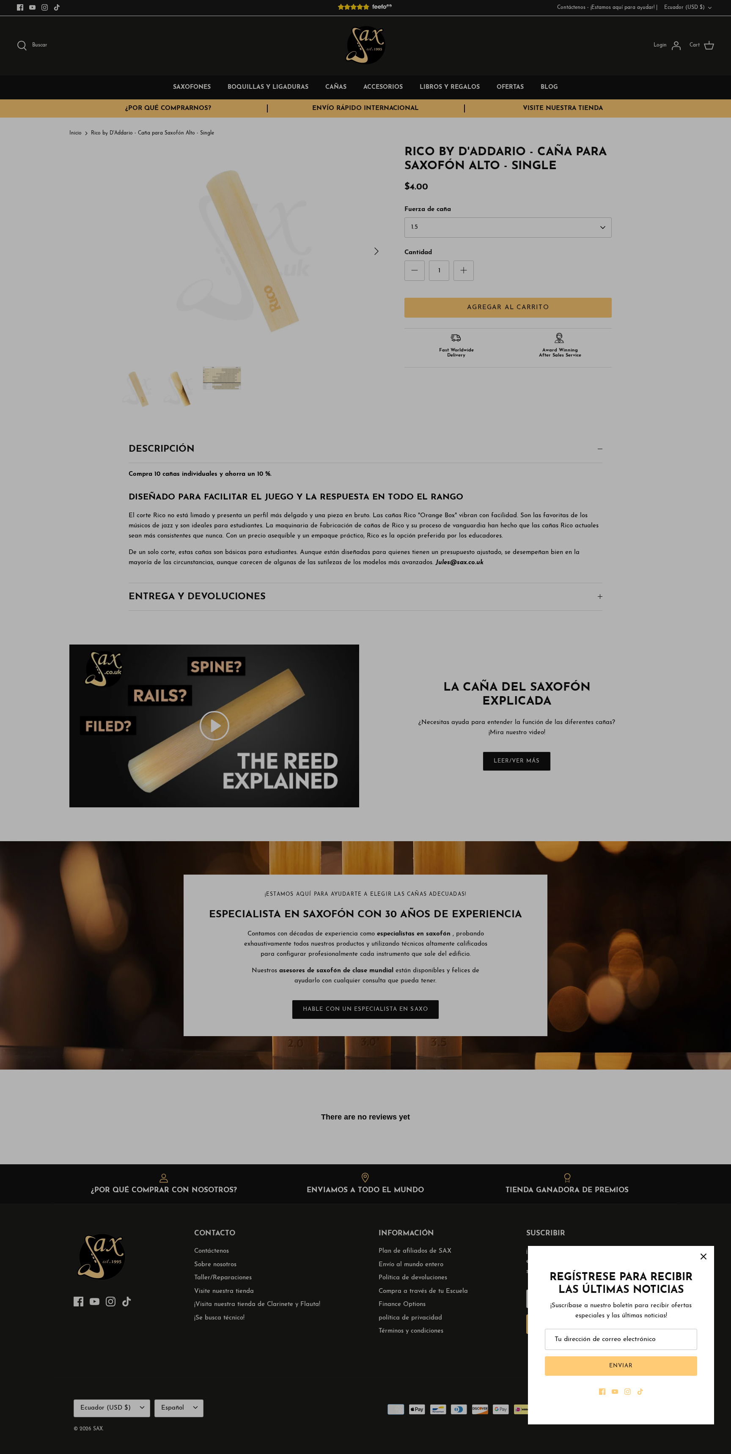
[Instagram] (627, 1391)
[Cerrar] (703, 1256)
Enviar (621, 1366)
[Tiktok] (640, 1391)
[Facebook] (602, 1391)
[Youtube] (615, 1391)
